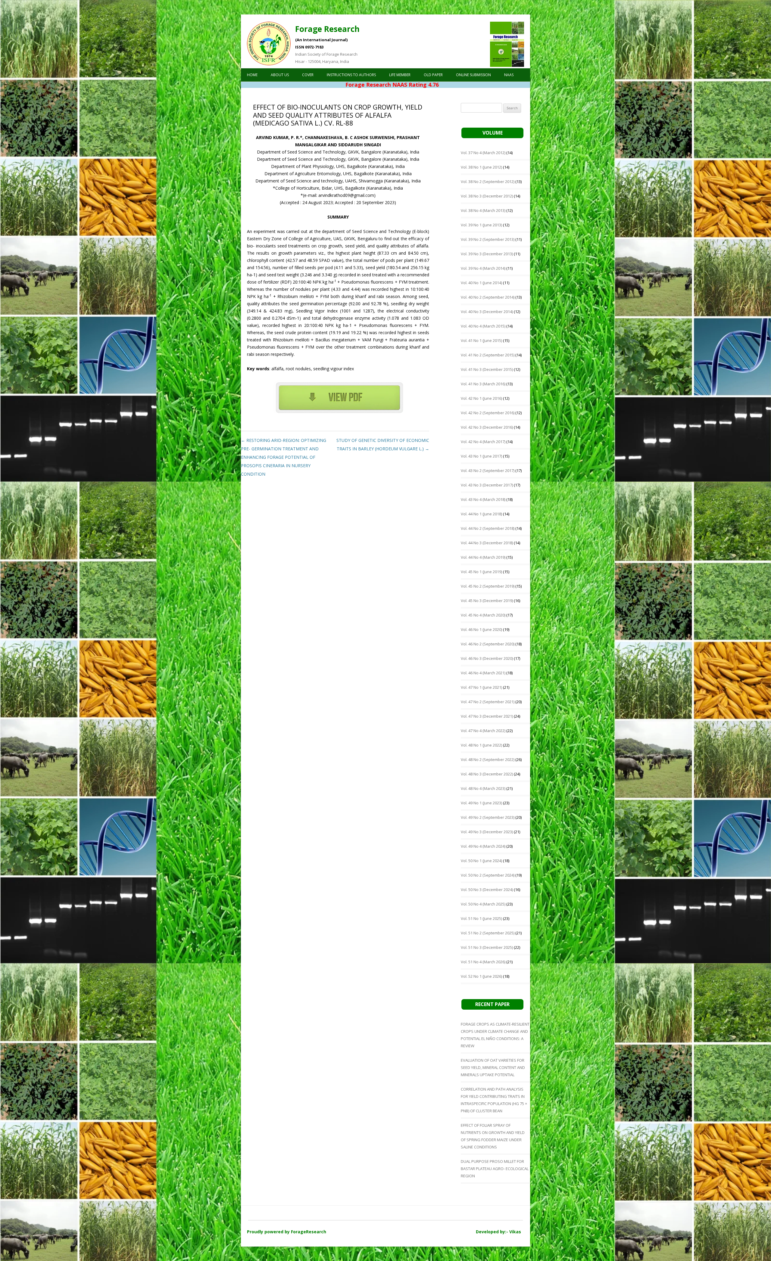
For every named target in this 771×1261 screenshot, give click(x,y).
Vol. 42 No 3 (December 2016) (487, 427)
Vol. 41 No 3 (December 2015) (487, 369)
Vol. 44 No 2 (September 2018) (487, 528)
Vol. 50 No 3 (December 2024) (487, 889)
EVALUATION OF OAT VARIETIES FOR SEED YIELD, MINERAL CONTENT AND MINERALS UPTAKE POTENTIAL (493, 1067)
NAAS (508, 74)
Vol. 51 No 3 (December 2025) (487, 947)
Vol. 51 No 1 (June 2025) (481, 918)
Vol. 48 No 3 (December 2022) (487, 774)
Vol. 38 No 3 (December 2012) (487, 196)
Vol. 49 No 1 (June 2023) (481, 803)
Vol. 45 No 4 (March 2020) (483, 615)
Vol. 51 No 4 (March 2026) (483, 961)
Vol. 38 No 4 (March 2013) (483, 210)
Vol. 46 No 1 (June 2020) (481, 629)
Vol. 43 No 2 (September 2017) (487, 470)
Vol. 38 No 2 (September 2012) (487, 181)
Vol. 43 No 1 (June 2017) (481, 456)
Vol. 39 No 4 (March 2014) (483, 268)
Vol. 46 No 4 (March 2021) (483, 673)
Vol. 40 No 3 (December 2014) (487, 311)
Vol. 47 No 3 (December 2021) (487, 716)
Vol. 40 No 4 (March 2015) (483, 326)
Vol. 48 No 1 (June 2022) (481, 745)
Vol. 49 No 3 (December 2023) (487, 831)
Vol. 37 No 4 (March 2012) (483, 152)
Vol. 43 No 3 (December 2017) (487, 485)
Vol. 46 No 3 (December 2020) (487, 658)
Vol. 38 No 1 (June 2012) (481, 167)
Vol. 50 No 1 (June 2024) (481, 860)
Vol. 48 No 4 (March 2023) (483, 788)
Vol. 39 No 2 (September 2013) (487, 239)
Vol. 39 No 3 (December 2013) (487, 253)
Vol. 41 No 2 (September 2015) (487, 355)
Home (252, 74)
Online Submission (473, 74)
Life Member (399, 74)
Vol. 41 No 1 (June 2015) (481, 340)
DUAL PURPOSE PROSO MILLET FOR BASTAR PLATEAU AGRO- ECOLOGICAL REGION (495, 1169)
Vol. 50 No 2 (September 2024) (487, 875)
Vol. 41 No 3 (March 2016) (483, 384)
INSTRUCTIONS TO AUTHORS (351, 74)
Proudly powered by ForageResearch (286, 1232)
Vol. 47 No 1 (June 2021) (481, 687)
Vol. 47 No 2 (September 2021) (487, 701)
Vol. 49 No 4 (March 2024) (483, 846)
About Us (280, 74)
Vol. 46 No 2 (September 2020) (487, 644)
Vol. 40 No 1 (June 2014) (481, 282)
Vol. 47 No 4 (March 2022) (483, 730)
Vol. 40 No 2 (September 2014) (487, 297)
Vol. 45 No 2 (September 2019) (487, 586)
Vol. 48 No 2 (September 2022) (487, 759)
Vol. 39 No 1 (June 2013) (481, 225)
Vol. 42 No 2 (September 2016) (487, 412)
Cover (308, 74)
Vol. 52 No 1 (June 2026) (481, 976)
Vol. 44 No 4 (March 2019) (483, 557)
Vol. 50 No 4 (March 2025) (483, 904)
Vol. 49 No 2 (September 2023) (487, 817)
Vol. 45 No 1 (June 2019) (481, 571)
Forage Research (327, 28)
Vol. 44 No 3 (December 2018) (487, 542)
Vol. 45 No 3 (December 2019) (487, 600)
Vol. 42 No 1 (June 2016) (481, 398)
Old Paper (433, 74)
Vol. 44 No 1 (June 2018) (481, 514)
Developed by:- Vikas (498, 1232)
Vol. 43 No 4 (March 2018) (483, 499)
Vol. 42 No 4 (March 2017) (483, 441)
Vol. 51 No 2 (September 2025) (487, 933)
